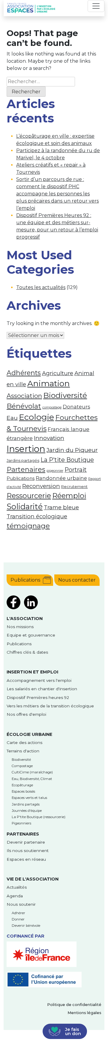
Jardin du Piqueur (72, 449)
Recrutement (74, 486)
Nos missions (20, 626)
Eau (12, 417)
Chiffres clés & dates (27, 652)
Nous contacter (77, 580)
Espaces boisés (23, 791)
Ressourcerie (29, 495)
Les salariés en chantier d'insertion (42, 688)
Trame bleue (61, 507)
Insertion (26, 449)
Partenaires (26, 469)
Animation (48, 383)
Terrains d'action (23, 750)
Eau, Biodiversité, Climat (32, 779)
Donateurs (76, 407)
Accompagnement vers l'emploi (39, 680)
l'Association (25, 618)
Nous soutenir (21, 904)
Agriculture (57, 373)
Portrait (75, 469)
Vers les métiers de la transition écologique (50, 705)
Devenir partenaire (26, 842)
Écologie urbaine (29, 734)
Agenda (15, 895)
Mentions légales (84, 1012)
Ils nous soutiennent (28, 850)
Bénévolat (24, 406)
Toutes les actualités (40, 287)
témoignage (28, 526)
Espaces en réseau (26, 859)
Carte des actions (24, 742)
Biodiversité (65, 395)
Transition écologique (37, 516)
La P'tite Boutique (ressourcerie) (38, 817)
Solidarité (25, 506)
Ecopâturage (22, 785)
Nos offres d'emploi (26, 714)
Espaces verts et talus (29, 798)
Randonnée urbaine (61, 478)
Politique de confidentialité (74, 1004)
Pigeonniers (21, 823)
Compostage (22, 766)
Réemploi (69, 495)
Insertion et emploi (32, 672)
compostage (52, 407)
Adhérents (24, 373)
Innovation (49, 437)
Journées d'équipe (27, 811)
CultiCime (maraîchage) (32, 772)
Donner (18, 919)
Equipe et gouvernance (31, 635)
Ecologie (36, 417)
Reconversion (41, 486)
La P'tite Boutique (67, 459)
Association (24, 395)
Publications (20, 478)
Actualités (17, 887)
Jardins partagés (23, 460)
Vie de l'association (32, 879)
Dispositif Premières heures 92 (38, 697)
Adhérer (18, 913)
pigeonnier (54, 471)
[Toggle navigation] (96, 6)
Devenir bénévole (26, 925)
